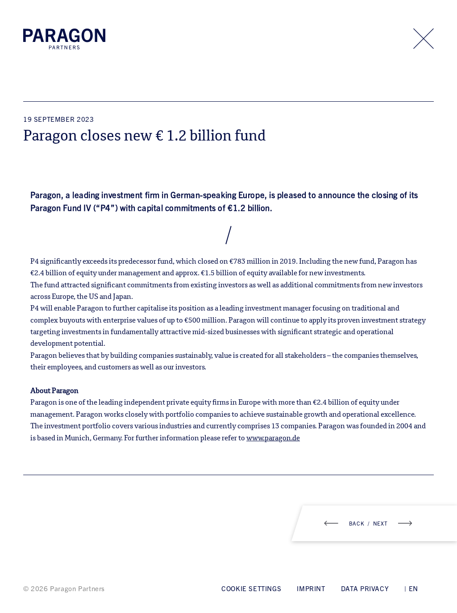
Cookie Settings (251, 588)
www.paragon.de (273, 438)
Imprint (311, 588)
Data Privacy (365, 588)
